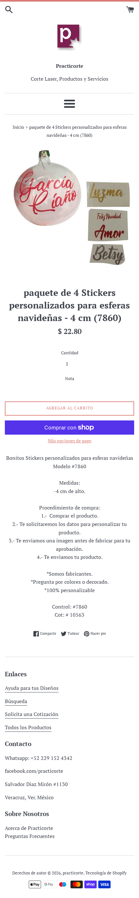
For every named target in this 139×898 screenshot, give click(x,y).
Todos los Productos (28, 727)
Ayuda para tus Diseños (32, 687)
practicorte (73, 873)
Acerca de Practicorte (29, 828)
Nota (69, 378)
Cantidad (69, 353)
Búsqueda (16, 701)
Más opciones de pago (69, 441)
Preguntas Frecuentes (30, 836)
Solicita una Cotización (32, 714)
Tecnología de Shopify (106, 873)
